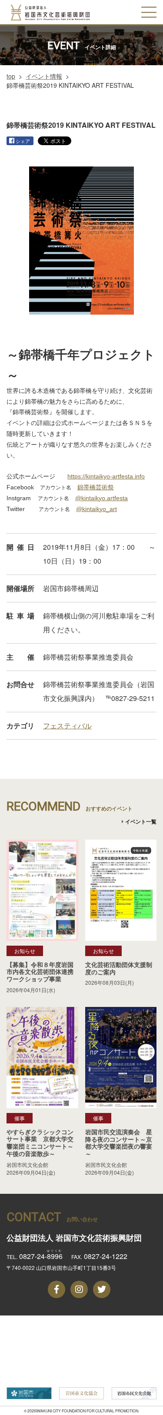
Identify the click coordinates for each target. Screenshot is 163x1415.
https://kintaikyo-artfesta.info (106, 476)
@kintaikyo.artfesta (101, 498)
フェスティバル (67, 726)
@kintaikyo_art (96, 508)
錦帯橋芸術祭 (95, 487)
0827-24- (41, 1256)
